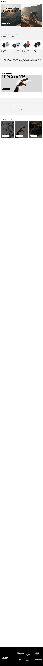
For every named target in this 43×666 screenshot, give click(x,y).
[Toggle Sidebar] (41, 1)
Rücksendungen (19, 658)
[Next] (41, 38)
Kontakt (18, 652)
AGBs (18, 656)
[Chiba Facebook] (41, 664)
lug (26, 659)
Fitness (27, 653)
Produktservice (37, 653)
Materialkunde (37, 655)
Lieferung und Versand (20, 653)
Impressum (18, 655)
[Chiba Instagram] (40, 664)
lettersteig (27, 657)
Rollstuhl (27, 660)
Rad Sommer (28, 654)
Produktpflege (37, 654)
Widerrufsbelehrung (20, 659)
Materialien (37, 652)
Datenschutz (19, 654)
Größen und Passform (38, 656)
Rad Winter (27, 655)
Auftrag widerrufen (38, 659)
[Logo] (3, 1)
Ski (26, 656)
